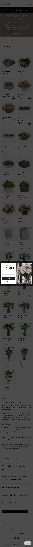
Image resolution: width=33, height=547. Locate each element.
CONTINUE (9, 278)
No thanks (8, 281)
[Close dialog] (31, 264)
